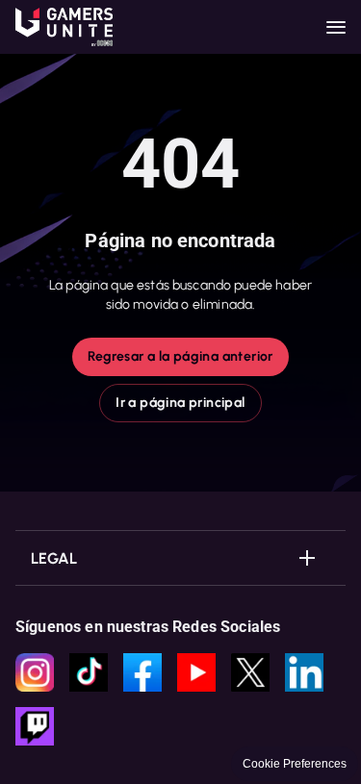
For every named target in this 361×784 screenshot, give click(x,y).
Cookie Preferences (295, 764)
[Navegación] (336, 27)
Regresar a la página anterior (180, 356)
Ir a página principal (180, 402)
